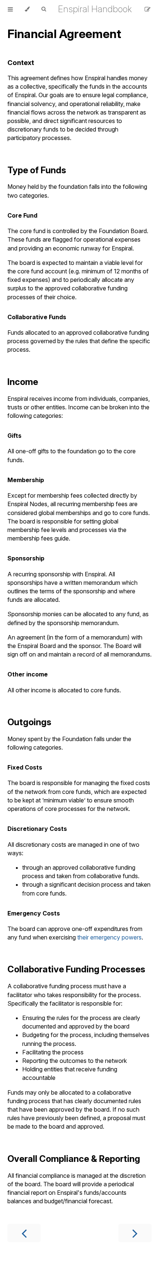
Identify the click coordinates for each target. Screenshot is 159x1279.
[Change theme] (27, 9)
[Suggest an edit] (147, 9)
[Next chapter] (135, 1233)
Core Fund (22, 215)
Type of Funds (36, 170)
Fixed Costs (24, 767)
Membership (25, 480)
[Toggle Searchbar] (43, 9)
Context (20, 62)
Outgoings (29, 722)
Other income (27, 674)
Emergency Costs (33, 913)
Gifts (14, 435)
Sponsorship (25, 558)
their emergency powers (109, 937)
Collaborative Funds (36, 317)
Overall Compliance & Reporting (73, 1158)
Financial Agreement (64, 34)
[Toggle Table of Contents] (10, 9)
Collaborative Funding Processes (76, 969)
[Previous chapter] (24, 1233)
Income (22, 381)
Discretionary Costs (37, 828)
